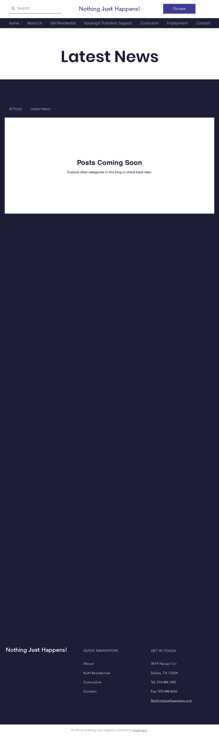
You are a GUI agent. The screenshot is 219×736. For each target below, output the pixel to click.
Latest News (41, 109)
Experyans (140, 730)
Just (108, 8)
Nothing (90, 8)
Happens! (127, 8)
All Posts (15, 109)
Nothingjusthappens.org (171, 700)
